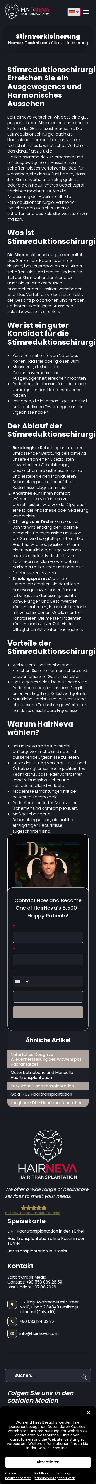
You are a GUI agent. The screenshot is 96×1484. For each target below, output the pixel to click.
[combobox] (19, 981)
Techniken (36, 43)
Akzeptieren (48, 1462)
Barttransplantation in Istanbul (38, 1251)
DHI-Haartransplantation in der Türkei (45, 1231)
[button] (88, 1412)
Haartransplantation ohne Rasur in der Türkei (46, 1241)
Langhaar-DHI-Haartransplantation (46, 1103)
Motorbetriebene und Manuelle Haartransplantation (41, 1075)
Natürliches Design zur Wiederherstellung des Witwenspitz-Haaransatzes (47, 1059)
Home (14, 43)
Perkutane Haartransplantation (42, 1086)
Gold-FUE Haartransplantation (41, 1094)
